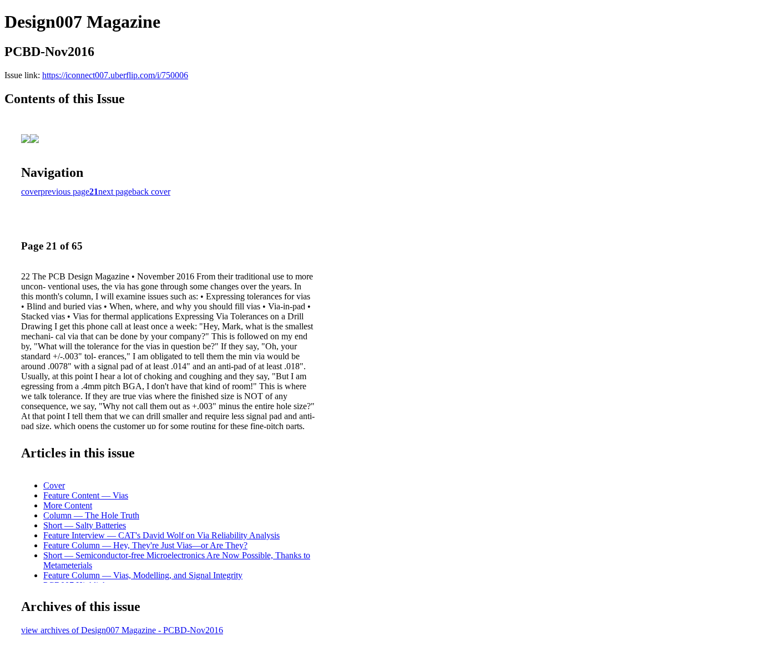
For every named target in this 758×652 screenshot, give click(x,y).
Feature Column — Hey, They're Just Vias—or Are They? (145, 545)
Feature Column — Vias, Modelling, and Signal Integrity (142, 575)
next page (115, 191)
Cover (54, 485)
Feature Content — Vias (85, 495)
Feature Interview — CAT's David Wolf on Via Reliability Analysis (161, 535)
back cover (151, 191)
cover (31, 191)
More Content (67, 505)
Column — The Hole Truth (91, 515)
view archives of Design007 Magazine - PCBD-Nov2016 (122, 630)
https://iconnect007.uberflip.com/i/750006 (115, 75)
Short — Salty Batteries (84, 525)
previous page (65, 191)
